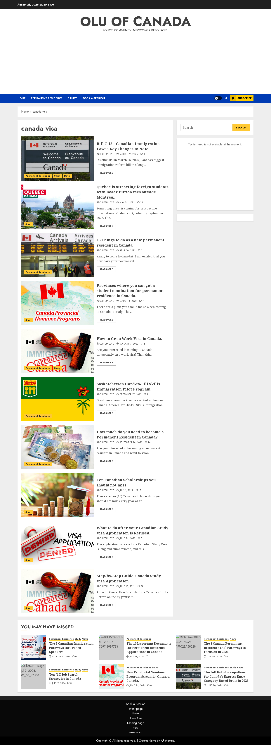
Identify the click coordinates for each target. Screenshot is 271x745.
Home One (135, 718)
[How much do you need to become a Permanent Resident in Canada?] (57, 447)
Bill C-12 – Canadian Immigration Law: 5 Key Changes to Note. (128, 146)
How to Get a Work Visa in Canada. (129, 338)
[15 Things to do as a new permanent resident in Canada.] (57, 255)
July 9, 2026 (59, 683)
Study (72, 98)
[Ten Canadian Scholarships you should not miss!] (57, 495)
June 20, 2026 (215, 685)
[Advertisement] (135, 62)
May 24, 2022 (127, 202)
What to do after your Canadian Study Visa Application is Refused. (132, 530)
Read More (106, 173)
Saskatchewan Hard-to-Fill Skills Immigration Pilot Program (128, 386)
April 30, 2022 (128, 250)
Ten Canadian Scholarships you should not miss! (126, 482)
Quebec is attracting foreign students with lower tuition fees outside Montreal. (132, 192)
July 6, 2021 (126, 490)
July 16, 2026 (214, 656)
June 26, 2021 (127, 538)
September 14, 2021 (131, 442)
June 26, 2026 (138, 685)
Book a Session (93, 98)
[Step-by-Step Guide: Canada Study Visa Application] (57, 591)
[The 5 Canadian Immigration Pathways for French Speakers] (33, 647)
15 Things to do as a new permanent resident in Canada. (130, 243)
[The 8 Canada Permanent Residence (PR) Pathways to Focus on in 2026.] (188, 647)
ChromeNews (147, 741)
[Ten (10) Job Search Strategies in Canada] (33, 676)
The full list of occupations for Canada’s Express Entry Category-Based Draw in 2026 (226, 676)
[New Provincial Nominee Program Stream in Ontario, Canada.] (111, 676)
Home (21, 98)
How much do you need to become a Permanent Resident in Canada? (130, 434)
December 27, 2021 (130, 394)
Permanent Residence (46, 98)
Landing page (135, 723)
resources (135, 732)
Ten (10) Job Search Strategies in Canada (65, 676)
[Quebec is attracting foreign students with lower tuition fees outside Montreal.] (57, 207)
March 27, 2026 (129, 154)
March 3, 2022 (128, 301)
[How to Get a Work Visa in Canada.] (57, 351)
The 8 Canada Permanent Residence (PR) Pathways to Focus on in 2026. (225, 647)
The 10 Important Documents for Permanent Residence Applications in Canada (148, 647)
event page (135, 709)
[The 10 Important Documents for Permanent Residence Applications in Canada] (111, 647)
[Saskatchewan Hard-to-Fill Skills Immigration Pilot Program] (57, 399)
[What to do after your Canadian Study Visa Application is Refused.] (57, 543)
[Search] (226, 98)
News (67, 176)
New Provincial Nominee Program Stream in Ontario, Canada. (148, 676)
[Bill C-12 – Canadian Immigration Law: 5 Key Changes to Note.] (57, 158)
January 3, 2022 (129, 344)
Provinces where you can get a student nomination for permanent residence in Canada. (130, 290)
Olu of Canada (135, 21)
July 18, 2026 (137, 656)
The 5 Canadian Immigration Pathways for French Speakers (71, 647)
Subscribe (244, 98)
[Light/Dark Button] (218, 98)
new (135, 727)
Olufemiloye (107, 154)
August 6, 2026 (61, 656)
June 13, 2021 (127, 586)
